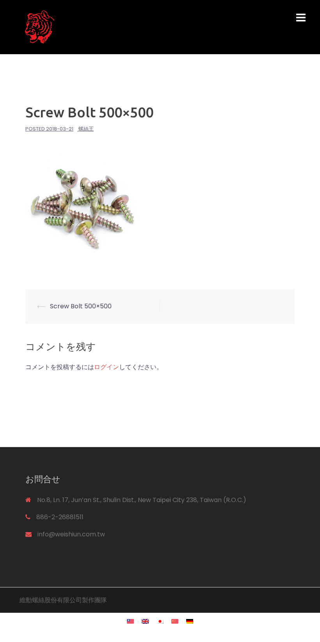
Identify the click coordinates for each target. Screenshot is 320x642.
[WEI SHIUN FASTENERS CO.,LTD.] (111, 26)
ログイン (106, 367)
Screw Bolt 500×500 (81, 306)
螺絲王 (86, 129)
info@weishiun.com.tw (71, 534)
